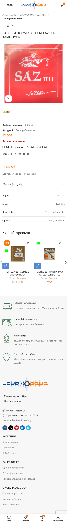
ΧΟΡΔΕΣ (41, 15)
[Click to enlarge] (8, 98)
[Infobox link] (33, 306)
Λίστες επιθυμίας (10, 504)
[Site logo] (33, 4)
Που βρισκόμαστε (13, 401)
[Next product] (12, 26)
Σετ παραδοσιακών (12, 18)
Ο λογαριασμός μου (12, 493)
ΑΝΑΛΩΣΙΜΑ (27, 15)
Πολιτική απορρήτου (12, 473)
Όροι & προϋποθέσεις (13, 467)
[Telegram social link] (28, 154)
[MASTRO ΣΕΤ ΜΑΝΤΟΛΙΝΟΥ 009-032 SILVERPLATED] (49, 254)
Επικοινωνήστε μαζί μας (16, 396)
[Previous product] (4, 26)
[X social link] (15, 154)
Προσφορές (8, 447)
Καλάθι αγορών (10, 453)
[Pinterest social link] (20, 154)
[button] (5, 266)
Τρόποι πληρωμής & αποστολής (18, 478)
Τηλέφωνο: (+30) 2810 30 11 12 (22, 415)
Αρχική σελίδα (9, 15)
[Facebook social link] (11, 154)
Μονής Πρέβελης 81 (16, 410)
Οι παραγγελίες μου (12, 499)
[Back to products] (8, 26)
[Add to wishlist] (28, 243)
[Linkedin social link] (24, 154)
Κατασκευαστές (10, 442)
